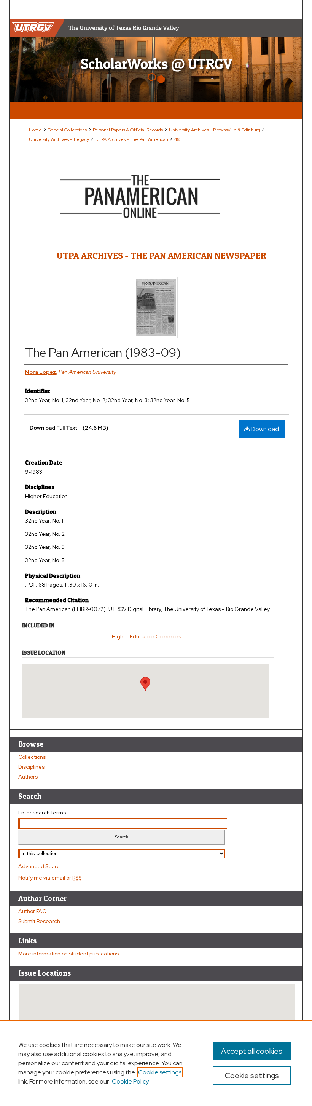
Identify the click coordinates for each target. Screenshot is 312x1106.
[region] (156, 1063)
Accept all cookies (251, 1051)
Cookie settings (159, 1072)
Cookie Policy (130, 1081)
